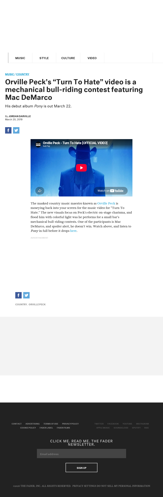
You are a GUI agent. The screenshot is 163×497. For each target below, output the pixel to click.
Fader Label (46, 427)
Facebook (113, 423)
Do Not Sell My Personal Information (123, 486)
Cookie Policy (28, 427)
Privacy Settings (84, 486)
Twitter (99, 423)
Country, (21, 304)
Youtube (127, 423)
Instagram (142, 423)
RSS (146, 427)
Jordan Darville (19, 116)
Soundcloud (121, 427)
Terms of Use (50, 423)
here (73, 231)
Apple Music (103, 427)
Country (22, 74)
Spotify (136, 427)
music (9, 74)
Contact (17, 423)
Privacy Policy (70, 423)
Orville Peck (106, 203)
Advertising (32, 423)
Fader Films (63, 427)
